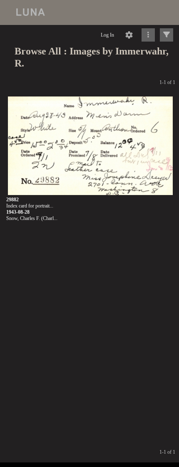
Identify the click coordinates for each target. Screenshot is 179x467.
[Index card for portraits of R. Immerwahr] (90, 145)
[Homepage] (89, 12)
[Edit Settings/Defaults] (129, 35)
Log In (107, 35)
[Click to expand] (166, 35)
